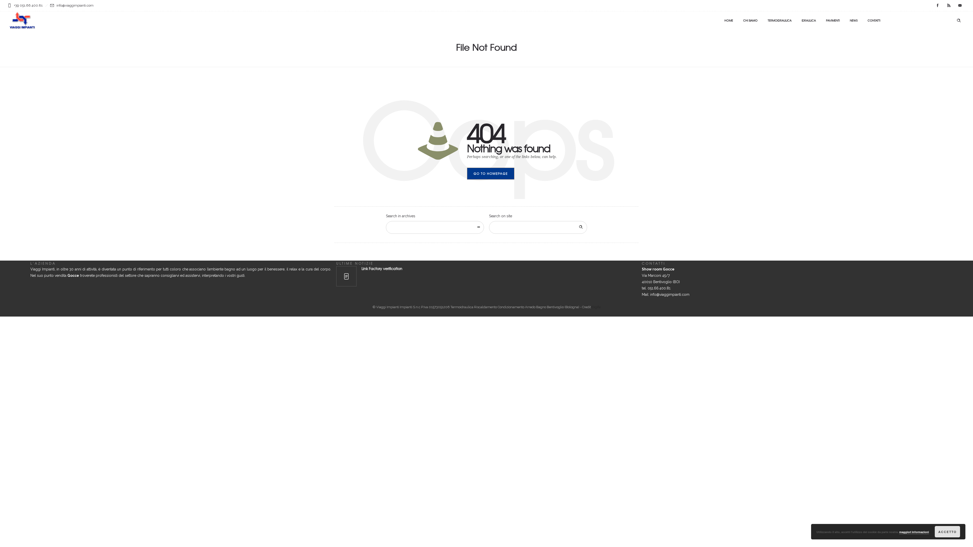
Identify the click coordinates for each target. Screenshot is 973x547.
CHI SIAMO (750, 20)
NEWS (853, 20)
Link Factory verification (382, 268)
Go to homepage (491, 173)
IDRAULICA (809, 20)
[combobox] (435, 227)
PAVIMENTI (833, 20)
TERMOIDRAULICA (780, 20)
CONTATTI (874, 20)
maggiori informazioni (914, 532)
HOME (728, 20)
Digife (596, 307)
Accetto (947, 532)
